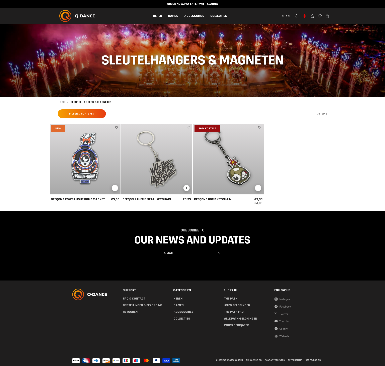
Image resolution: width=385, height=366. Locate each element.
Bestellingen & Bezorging (142, 305)
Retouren (130, 312)
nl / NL (286, 16)
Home (61, 102)
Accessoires (194, 16)
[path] (305, 16)
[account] (312, 16)
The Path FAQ (234, 312)
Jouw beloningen (237, 305)
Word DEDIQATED (236, 325)
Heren (157, 16)
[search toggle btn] (297, 16)
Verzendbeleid (313, 360)
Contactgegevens (275, 360)
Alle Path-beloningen (240, 318)
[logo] (77, 16)
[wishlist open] (320, 16)
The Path (230, 298)
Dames (173, 16)
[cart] (327, 16)
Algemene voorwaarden (229, 360)
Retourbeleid (295, 360)
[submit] (219, 253)
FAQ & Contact (134, 298)
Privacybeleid (254, 360)
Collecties (218, 16)
